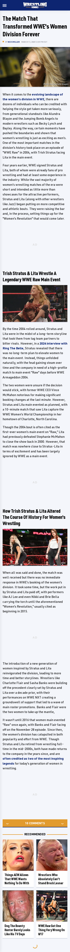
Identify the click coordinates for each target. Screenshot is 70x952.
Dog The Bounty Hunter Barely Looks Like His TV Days (17, 930)
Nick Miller (14, 42)
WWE (63, 319)
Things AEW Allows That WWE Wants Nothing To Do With (17, 879)
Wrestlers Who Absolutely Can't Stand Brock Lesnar (50, 879)
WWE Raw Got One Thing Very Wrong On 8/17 (51, 930)
